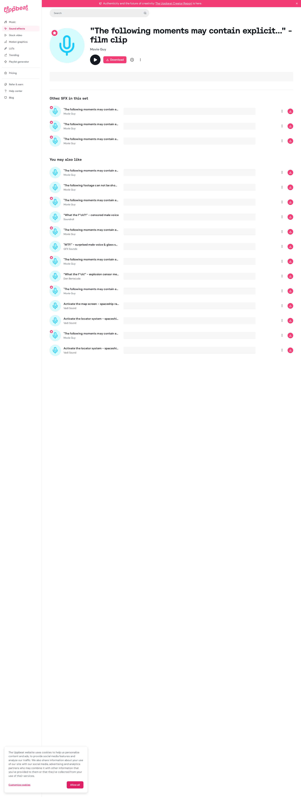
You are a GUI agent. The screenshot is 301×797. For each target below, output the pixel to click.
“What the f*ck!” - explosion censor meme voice (91, 274)
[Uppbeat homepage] (20, 9)
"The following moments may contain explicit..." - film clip (91, 109)
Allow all (75, 784)
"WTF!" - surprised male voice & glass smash (91, 244)
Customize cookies (19, 784)
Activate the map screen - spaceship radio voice (91, 304)
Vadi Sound (70, 308)
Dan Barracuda (72, 278)
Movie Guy (98, 49)
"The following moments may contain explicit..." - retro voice (91, 170)
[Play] (95, 60)
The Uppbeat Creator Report (173, 3)
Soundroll (69, 219)
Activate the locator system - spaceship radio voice (91, 319)
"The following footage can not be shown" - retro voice (91, 185)
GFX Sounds (70, 248)
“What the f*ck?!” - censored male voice (91, 215)
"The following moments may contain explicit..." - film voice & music (91, 200)
